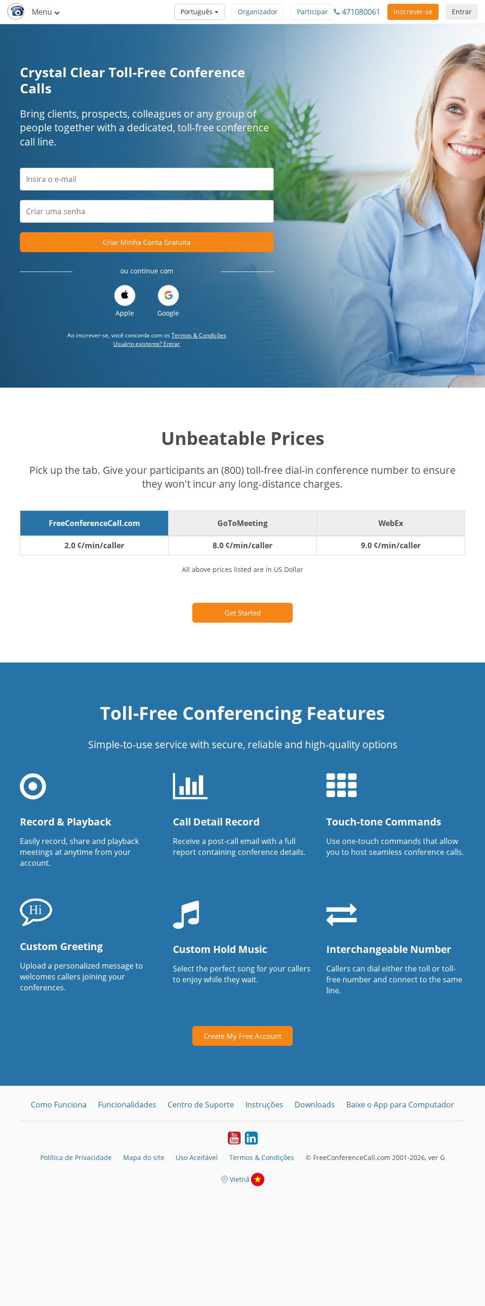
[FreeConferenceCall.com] (16, 12)
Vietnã (240, 1179)
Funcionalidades (127, 1104)
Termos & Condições (198, 335)
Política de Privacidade (76, 1157)
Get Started (243, 612)
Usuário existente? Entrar (146, 344)
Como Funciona (59, 1104)
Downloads (315, 1104)
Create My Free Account (242, 1036)
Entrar (462, 11)
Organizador (258, 11)
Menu (43, 12)
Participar (312, 11)
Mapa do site (143, 1157)
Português (197, 11)
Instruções (264, 1104)
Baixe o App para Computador (400, 1104)
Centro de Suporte (201, 1104)
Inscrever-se (413, 11)
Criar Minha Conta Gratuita (146, 242)
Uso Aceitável (197, 1157)
